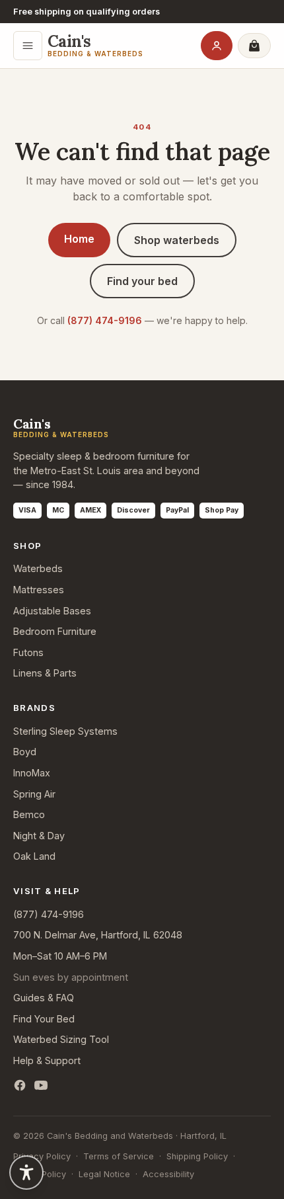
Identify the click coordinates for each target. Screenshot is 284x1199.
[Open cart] (254, 45)
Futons (28, 652)
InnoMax (31, 772)
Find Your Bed (44, 1018)
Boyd (24, 751)
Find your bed (142, 281)
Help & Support (47, 1060)
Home (79, 238)
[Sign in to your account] (216, 45)
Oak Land (34, 856)
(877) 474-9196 (104, 320)
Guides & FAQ (43, 997)
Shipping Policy (197, 1156)
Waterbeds (38, 568)
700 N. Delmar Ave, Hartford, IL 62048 (97, 934)
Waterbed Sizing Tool (61, 1039)
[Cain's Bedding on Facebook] (19, 1085)
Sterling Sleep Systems (65, 731)
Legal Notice (104, 1174)
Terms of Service (118, 1156)
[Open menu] (27, 45)
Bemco (29, 814)
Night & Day (39, 835)
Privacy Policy (42, 1156)
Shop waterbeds (176, 240)
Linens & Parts (45, 673)
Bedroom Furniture (54, 631)
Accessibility (168, 1174)
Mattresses (38, 589)
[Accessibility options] (26, 1172)
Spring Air (34, 794)
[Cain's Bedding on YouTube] (41, 1085)
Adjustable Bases (52, 610)
